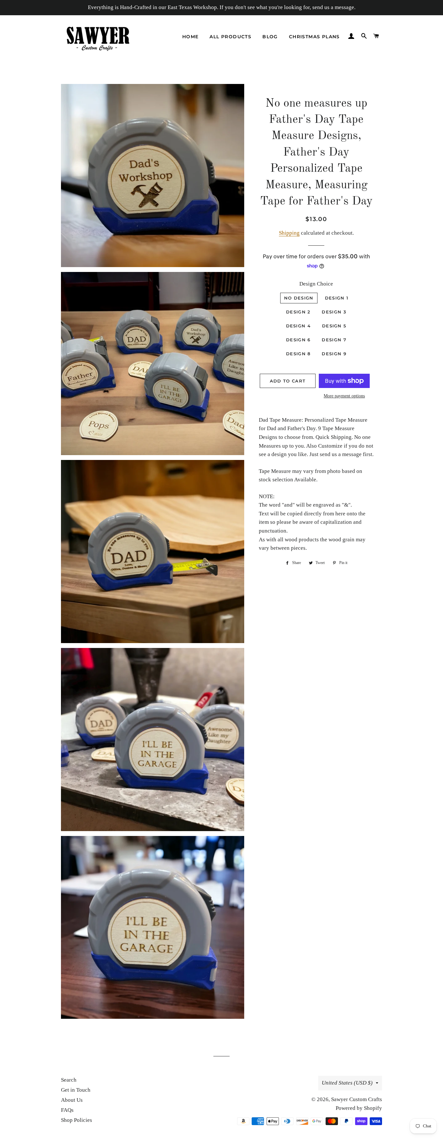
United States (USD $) (347, 1083)
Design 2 (298, 311)
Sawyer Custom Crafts (356, 1099)
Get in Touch (75, 1090)
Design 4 (298, 325)
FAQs (67, 1110)
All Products (230, 37)
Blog (270, 37)
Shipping (289, 233)
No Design (299, 297)
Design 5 (334, 325)
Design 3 (334, 311)
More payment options (344, 396)
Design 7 (334, 339)
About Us (72, 1100)
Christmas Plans (314, 37)
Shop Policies (76, 1120)
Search (69, 1080)
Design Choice (316, 284)
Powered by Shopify (359, 1108)
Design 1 (336, 297)
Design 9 (334, 353)
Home (190, 37)
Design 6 (298, 339)
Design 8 (298, 353)
